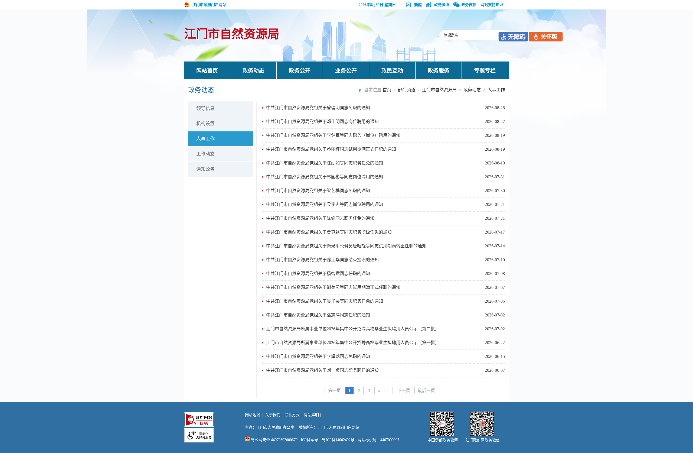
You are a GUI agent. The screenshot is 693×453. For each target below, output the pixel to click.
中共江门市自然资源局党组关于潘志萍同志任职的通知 (318, 315)
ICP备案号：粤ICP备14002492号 (327, 440)
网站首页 (207, 71)
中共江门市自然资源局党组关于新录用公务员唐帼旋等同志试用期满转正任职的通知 (346, 246)
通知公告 (205, 169)
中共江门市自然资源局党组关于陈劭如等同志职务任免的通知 (324, 163)
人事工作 (496, 90)
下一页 (404, 390)
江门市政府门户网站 (209, 5)
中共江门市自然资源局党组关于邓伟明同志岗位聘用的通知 (322, 121)
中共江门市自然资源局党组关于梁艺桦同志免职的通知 (318, 190)
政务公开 (299, 71)
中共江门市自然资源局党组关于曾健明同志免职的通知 (318, 107)
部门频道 (406, 90)
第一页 (335, 390)
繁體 (418, 5)
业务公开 (346, 71)
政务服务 (438, 71)
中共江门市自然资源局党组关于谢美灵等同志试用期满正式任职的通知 (333, 287)
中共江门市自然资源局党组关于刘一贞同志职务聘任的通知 (322, 370)
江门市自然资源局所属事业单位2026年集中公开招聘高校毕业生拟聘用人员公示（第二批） (352, 328)
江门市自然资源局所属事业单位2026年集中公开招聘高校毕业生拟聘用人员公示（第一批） (352, 342)
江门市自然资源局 (231, 34)
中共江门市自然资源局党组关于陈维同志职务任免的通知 (320, 218)
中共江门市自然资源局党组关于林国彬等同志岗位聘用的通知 (324, 176)
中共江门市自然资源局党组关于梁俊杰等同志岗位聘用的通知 (324, 204)
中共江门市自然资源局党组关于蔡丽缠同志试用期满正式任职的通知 (331, 149)
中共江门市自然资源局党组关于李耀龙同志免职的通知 (318, 356)
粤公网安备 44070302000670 (274, 440)
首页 (387, 90)
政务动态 (253, 71)
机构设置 (205, 123)
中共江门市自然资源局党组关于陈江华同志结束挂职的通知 (322, 259)
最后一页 (426, 390)
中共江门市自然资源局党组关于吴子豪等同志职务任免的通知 (324, 301)
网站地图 (252, 415)
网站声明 (311, 415)
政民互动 (392, 71)
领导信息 (205, 108)
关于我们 (272, 415)
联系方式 (292, 415)
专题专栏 (485, 71)
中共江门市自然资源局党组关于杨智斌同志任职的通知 (318, 273)
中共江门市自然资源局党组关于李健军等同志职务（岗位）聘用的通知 (333, 135)
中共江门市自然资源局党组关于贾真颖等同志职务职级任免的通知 (329, 232)
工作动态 (205, 154)
